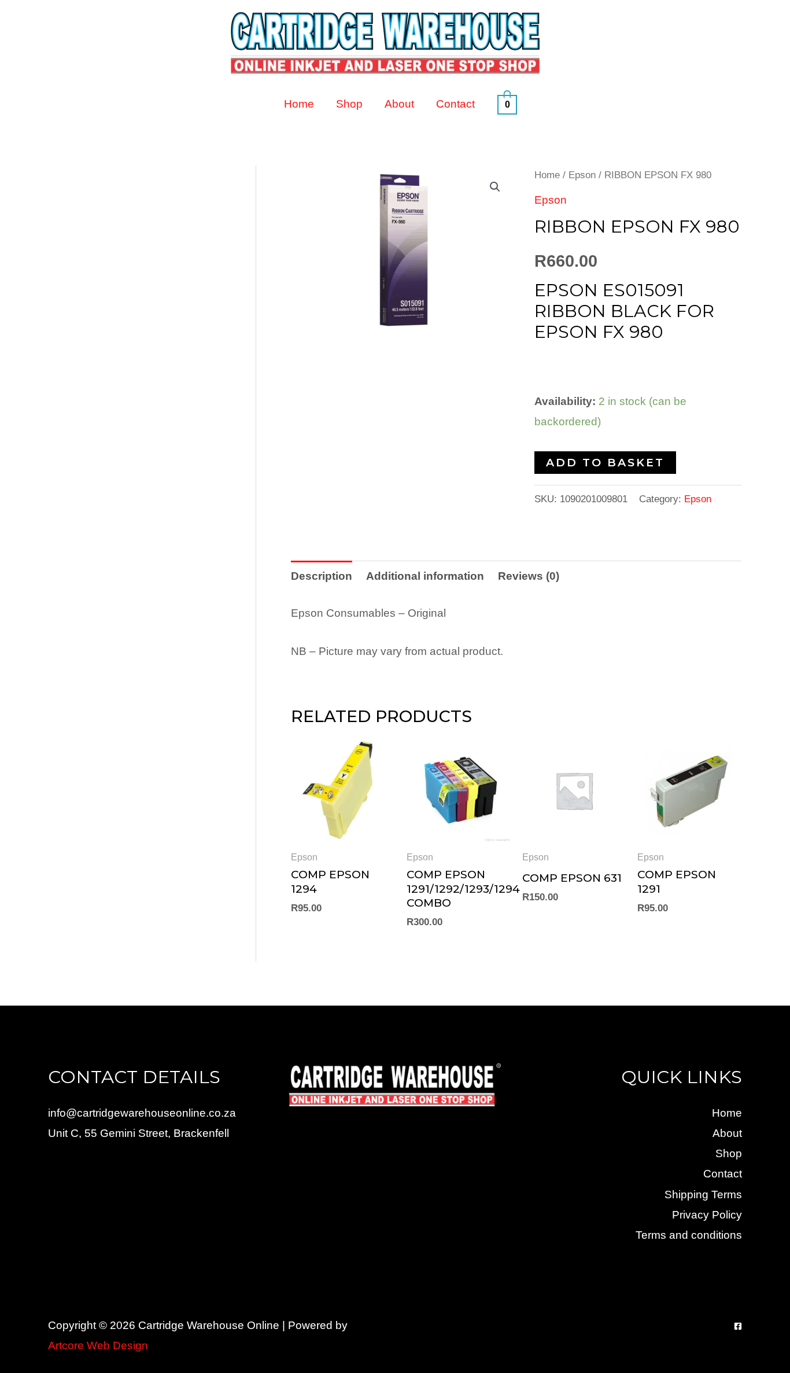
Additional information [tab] (425, 576)
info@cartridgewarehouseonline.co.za (142, 1113)
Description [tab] (321, 576)
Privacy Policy (707, 1215)
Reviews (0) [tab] (528, 576)
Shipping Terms (703, 1194)
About (399, 104)
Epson (582, 175)
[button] (495, 186)
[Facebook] (738, 1326)
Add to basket (605, 462)
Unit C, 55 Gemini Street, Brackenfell (138, 1133)
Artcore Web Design (98, 1345)
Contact (455, 104)
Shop (349, 104)
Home (299, 104)
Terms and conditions (689, 1235)
